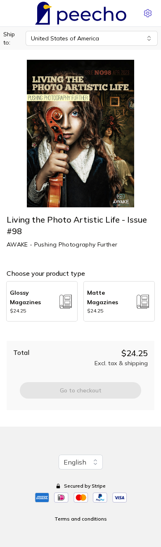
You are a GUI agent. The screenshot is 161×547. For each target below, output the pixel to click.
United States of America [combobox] (65, 38)
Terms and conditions (80, 519)
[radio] (42, 301)
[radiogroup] (80, 301)
